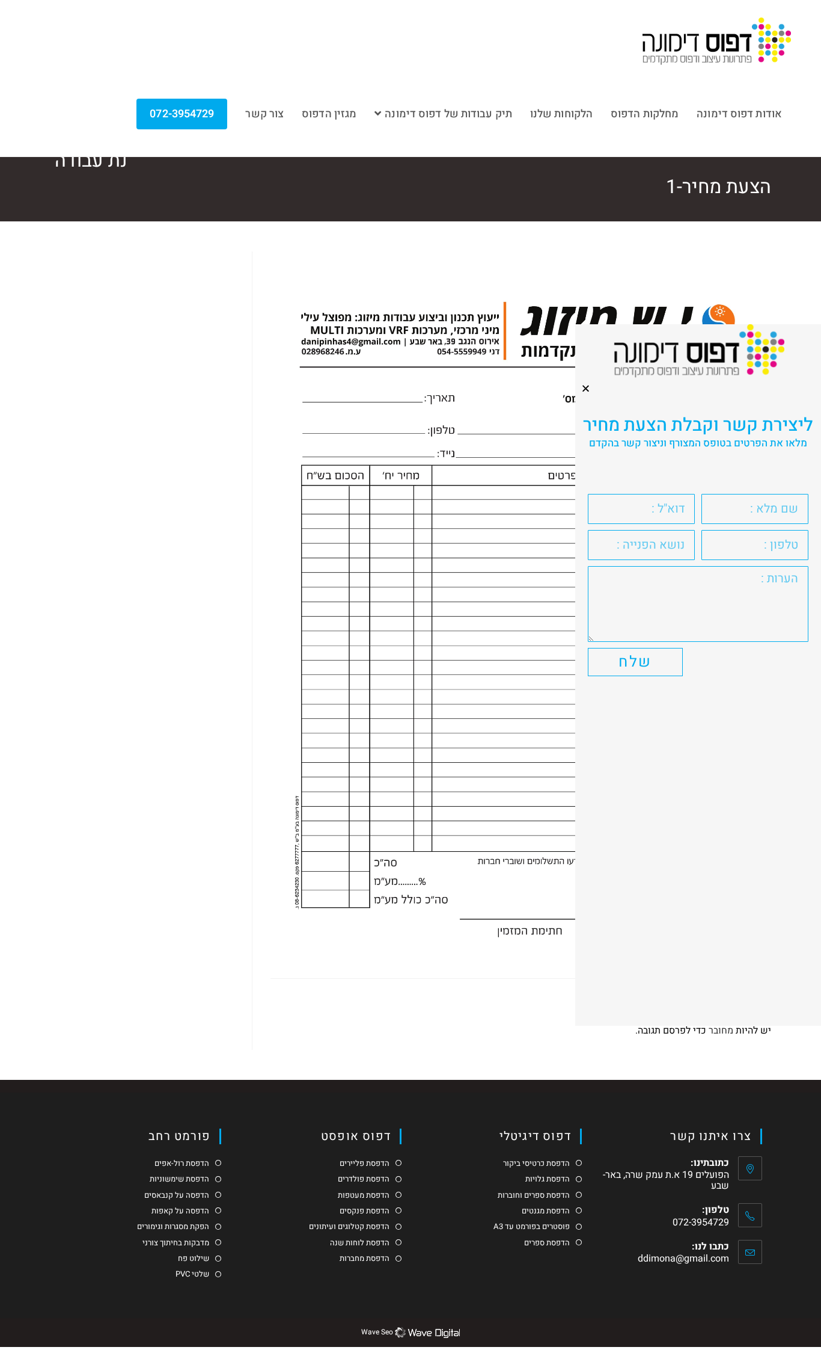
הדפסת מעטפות (363, 1195)
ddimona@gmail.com (683, 1258)
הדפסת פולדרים (363, 1179)
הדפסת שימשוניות (179, 1179)
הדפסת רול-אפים (181, 1163)
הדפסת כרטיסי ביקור (536, 1163)
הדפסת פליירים (364, 1163)
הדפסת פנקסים (364, 1211)
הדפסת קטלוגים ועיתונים (349, 1226)
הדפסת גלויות (547, 1179)
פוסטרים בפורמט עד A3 (531, 1226)
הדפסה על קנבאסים (176, 1195)
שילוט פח (193, 1258)
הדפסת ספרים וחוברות (534, 1195)
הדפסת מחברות (364, 1258)
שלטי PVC (192, 1274)
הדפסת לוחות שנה (359, 1243)
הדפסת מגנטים (546, 1211)
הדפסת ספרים (547, 1243)
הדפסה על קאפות (180, 1211)
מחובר (721, 1030)
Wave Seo (377, 1332)
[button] (585, 388)
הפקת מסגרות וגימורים (173, 1226)
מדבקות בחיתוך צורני (175, 1243)
